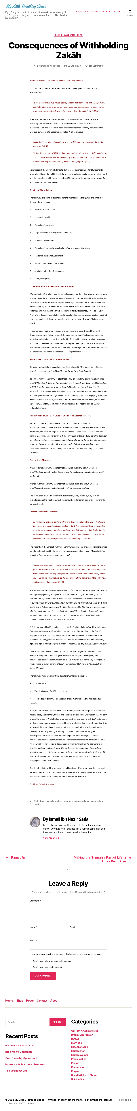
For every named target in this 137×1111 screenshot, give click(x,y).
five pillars (51, 801)
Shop (87, 11)
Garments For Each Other (20, 1045)
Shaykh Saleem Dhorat (68, 35)
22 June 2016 (74, 65)
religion (86, 801)
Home (79, 11)
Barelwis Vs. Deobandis (18, 1051)
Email (73, 927)
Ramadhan (77, 1067)
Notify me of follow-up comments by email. (52, 961)
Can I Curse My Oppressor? (21, 1058)
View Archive (51, 838)
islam (59, 801)
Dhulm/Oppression (82, 1034)
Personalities (78, 1059)
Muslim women (80, 1055)
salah (93, 801)
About (117, 11)
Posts (95, 11)
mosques (76, 801)
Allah (35, 801)
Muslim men (78, 1051)
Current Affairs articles (84, 1030)
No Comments (96, 65)
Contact (107, 11)
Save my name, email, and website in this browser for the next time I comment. (67, 954)
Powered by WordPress (21, 1103)
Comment (35, 901)
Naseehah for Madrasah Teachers (25, 1064)
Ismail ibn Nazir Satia (50, 65)
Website (33, 940)
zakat (36, 804)
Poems (75, 1063)
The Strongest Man (16, 1070)
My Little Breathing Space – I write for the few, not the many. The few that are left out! (63, 1099)
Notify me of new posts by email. (47, 967)
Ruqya (75, 1071)
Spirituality (77, 1079)
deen (42, 801)
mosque (67, 801)
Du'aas (75, 1038)
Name (33, 927)
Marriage (76, 1042)
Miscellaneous (79, 1047)
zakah (100, 801)
